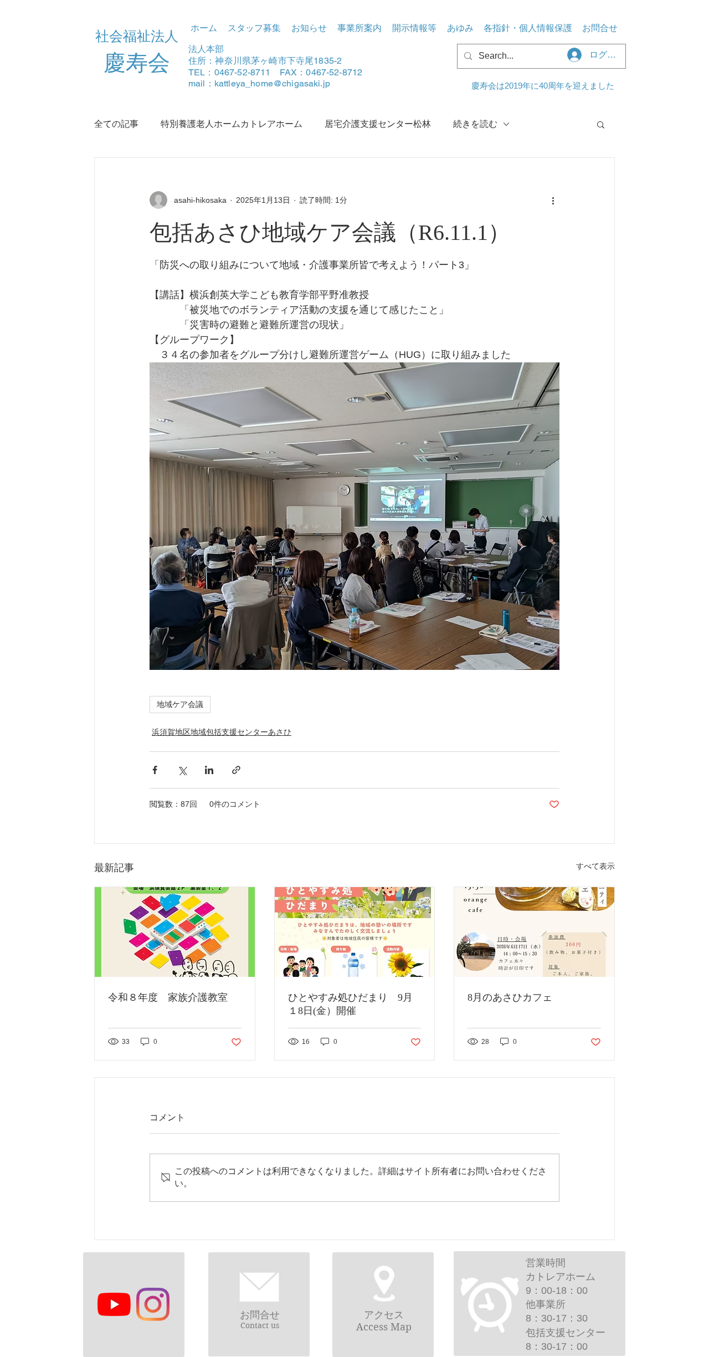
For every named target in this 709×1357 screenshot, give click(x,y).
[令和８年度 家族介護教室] (175, 932)
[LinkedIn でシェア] (209, 770)
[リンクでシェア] (236, 770)
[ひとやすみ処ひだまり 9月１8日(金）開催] (355, 932)
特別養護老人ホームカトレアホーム (231, 124)
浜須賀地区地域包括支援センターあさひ (221, 732)
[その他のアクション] (552, 200)
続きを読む (475, 124)
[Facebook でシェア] (155, 770)
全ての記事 (116, 124)
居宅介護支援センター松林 (378, 124)
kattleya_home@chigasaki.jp (272, 83)
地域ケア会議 (180, 704)
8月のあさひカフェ (509, 997)
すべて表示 (595, 866)
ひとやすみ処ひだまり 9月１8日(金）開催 (350, 1004)
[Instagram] (152, 1304)
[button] (359, 28)
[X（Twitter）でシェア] (182, 770)
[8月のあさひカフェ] (534, 932)
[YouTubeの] (114, 1304)
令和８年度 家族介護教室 (168, 997)
